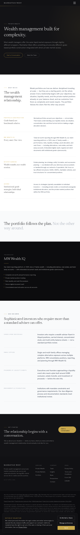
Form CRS (68, 477)
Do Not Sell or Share (66, 518)
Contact (52, 482)
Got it (66, 528)
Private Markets (40, 472)
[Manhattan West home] (12, 2)
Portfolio (38, 475)
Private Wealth (40, 468)
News (51, 475)
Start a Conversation (13, 55)
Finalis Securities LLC (24, 494)
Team (52, 468)
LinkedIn (67, 481)
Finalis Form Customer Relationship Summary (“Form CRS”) (57, 501)
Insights (52, 472)
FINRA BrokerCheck (37, 501)
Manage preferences (66, 523)
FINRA (35, 494)
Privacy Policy (69, 468)
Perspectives (54, 478)
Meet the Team (32, 55)
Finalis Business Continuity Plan (23, 501)
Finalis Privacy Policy (9, 501)
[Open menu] (74, 3)
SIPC (40, 494)
